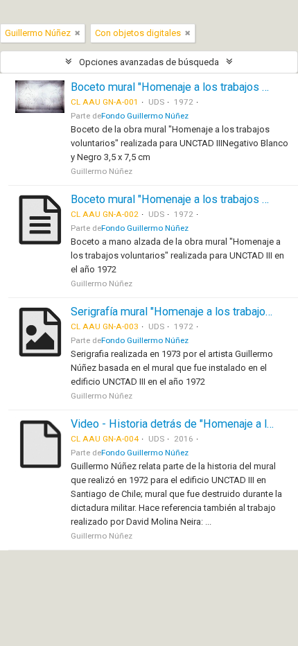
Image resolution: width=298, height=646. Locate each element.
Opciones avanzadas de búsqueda (149, 62)
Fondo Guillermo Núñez (145, 116)
